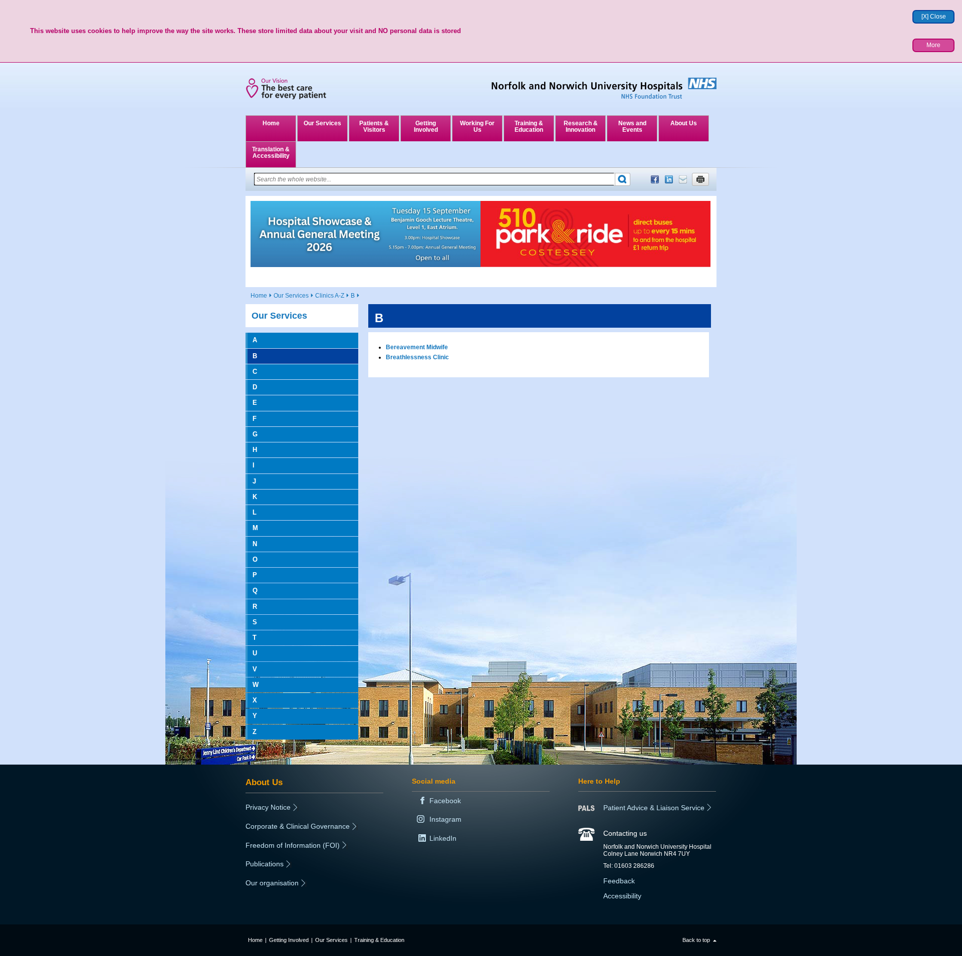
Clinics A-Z (329, 295)
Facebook (655, 179)
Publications (265, 864)
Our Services (322, 123)
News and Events (632, 126)
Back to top (696, 940)
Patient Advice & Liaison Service (653, 808)
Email (683, 179)
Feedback (619, 881)
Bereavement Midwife (417, 347)
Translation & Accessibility (271, 152)
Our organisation (272, 883)
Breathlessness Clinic (417, 357)
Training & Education (529, 126)
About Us (683, 123)
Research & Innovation (581, 126)
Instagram (445, 819)
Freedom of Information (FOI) (293, 845)
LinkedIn (669, 179)
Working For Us (477, 126)
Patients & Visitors (374, 126)
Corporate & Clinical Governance (298, 826)
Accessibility (622, 896)
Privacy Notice (268, 807)
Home (271, 123)
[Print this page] (700, 179)
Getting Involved (426, 126)
